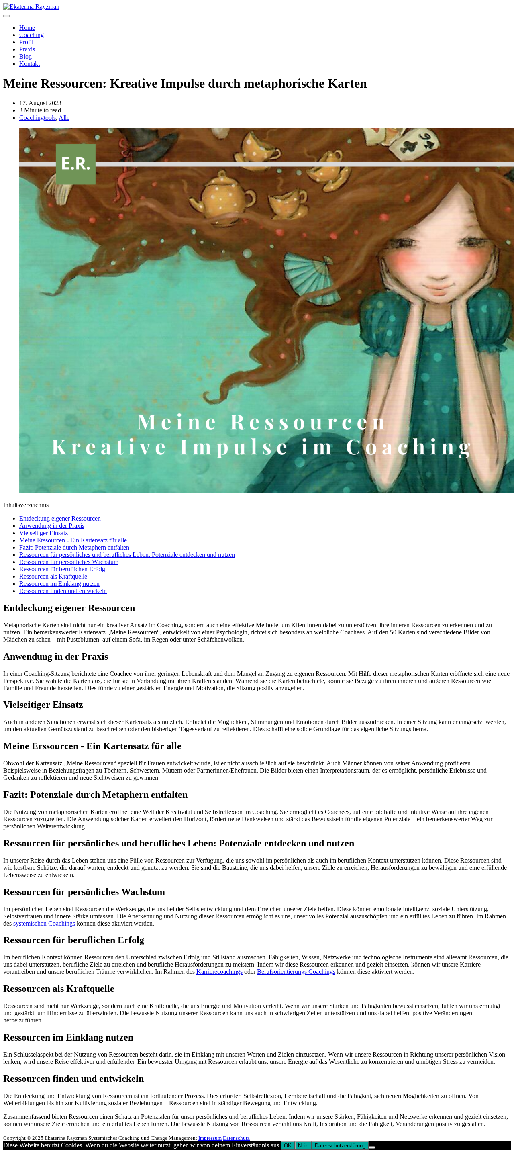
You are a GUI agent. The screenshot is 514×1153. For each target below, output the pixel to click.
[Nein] (372, 1147)
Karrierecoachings (219, 971)
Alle (64, 117)
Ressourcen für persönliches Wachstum (68, 561)
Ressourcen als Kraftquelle (53, 576)
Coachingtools (37, 117)
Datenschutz (236, 1138)
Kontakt (29, 63)
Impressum (210, 1138)
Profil (26, 42)
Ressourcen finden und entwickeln (63, 590)
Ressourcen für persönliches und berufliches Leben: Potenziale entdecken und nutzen (127, 554)
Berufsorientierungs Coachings (296, 971)
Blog (25, 56)
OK (288, 1146)
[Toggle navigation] (6, 16)
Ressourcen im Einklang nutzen (59, 583)
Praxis (27, 49)
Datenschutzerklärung (340, 1146)
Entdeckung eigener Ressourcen (60, 518)
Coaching (31, 34)
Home (27, 27)
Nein (303, 1146)
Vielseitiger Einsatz (43, 532)
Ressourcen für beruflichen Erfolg (62, 569)
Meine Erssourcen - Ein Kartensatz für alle (73, 540)
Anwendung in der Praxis (51, 525)
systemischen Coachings (44, 923)
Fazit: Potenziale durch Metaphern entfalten (74, 547)
